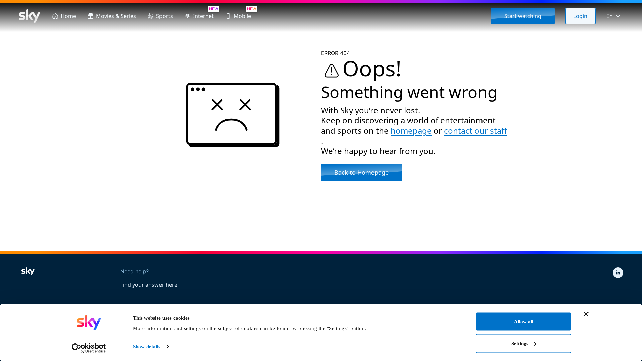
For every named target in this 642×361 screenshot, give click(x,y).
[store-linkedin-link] (618, 272)
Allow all (523, 321)
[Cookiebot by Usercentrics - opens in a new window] (89, 348)
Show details (146, 346)
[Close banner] (586, 314)
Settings (519, 343)
